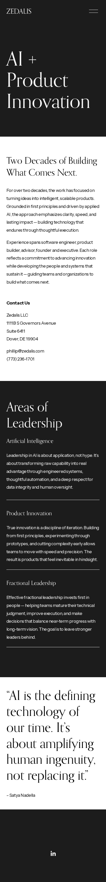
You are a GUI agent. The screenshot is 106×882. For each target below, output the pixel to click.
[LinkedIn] (53, 853)
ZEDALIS (18, 11)
